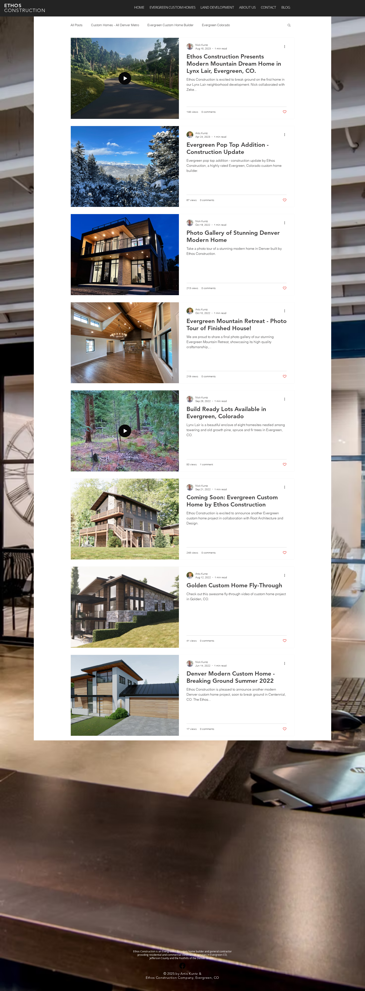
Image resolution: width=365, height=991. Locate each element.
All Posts (77, 25)
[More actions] (286, 46)
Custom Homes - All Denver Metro (115, 25)
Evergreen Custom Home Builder (170, 25)
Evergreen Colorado (216, 25)
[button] (289, 25)
